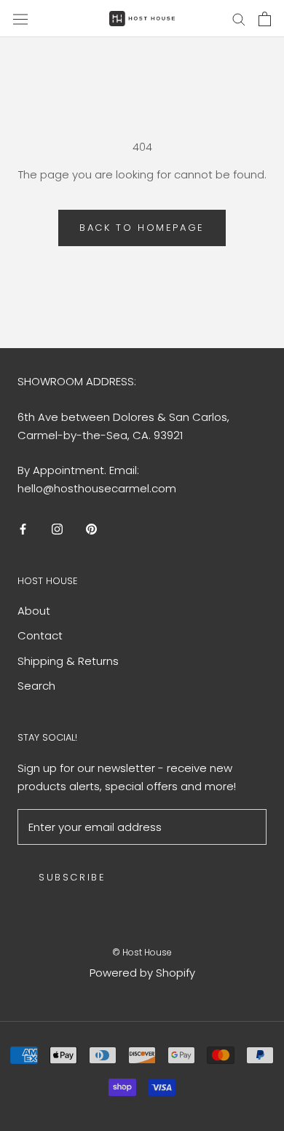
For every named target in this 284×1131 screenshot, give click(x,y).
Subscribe (72, 877)
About (33, 610)
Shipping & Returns (68, 661)
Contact (40, 635)
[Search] (238, 18)
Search (36, 685)
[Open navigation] (20, 18)
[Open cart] (265, 19)
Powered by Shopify (142, 972)
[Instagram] (57, 529)
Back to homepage (142, 228)
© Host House (142, 952)
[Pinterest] (91, 529)
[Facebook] (22, 529)
